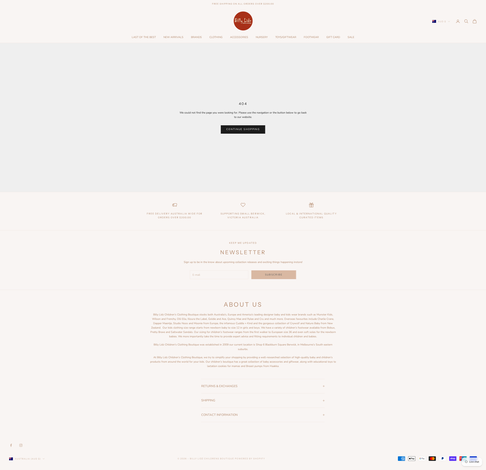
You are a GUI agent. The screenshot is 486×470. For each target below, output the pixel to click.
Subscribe (274, 274)
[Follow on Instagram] (21, 445)
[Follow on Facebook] (11, 445)
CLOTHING (215, 37)
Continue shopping (243, 129)
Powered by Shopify (250, 458)
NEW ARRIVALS (173, 37)
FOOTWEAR (311, 37)
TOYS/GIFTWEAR (285, 37)
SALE (351, 37)
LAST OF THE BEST (144, 37)
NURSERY (262, 37)
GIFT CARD (333, 37)
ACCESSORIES (239, 37)
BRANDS (196, 37)
